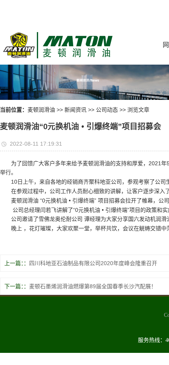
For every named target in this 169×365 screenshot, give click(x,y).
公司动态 (107, 110)
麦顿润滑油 (41, 110)
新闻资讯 (75, 110)
